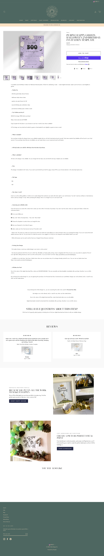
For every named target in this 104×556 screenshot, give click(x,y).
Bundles (64, 20)
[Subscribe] (27, 534)
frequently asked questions (35, 312)
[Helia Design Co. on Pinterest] (11, 539)
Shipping (68, 44)
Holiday (71, 20)
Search (4, 507)
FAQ (4, 510)
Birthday (34, 20)
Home (21, 20)
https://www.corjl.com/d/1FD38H (19, 120)
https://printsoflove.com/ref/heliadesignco (66, 254)
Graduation (55, 20)
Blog (4, 512)
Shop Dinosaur (65, 448)
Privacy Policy (6, 517)
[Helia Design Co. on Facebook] (7, 539)
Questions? (5, 514)
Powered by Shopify (52, 549)
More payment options (83, 61)
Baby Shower (43, 20)
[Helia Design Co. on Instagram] (4, 539)
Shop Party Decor (18, 401)
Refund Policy (6, 519)
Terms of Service (6, 521)
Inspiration (81, 20)
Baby (27, 20)
